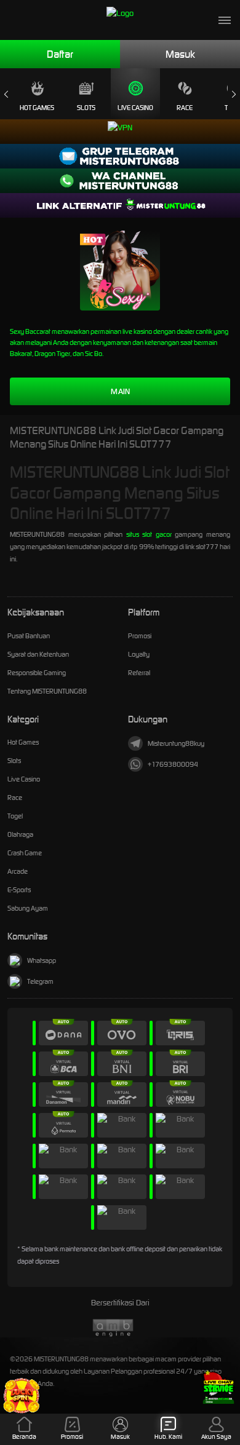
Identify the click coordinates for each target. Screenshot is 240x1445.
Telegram (40, 981)
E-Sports (19, 889)
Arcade (17, 871)
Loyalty (139, 654)
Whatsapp (41, 960)
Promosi (139, 635)
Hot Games (37, 107)
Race (185, 107)
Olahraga (20, 834)
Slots (86, 107)
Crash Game (24, 853)
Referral (139, 672)
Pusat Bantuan (28, 635)
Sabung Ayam (27, 908)
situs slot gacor (149, 534)
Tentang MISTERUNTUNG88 (47, 691)
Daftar (60, 54)
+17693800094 (173, 764)
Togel (15, 816)
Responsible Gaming (36, 672)
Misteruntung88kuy (176, 743)
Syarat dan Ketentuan (38, 654)
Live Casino (135, 107)
